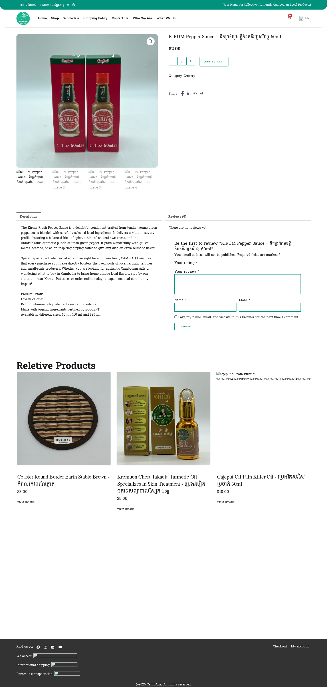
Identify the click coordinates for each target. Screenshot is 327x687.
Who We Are (142, 18)
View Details (26, 502)
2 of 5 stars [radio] (206, 264)
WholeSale (71, 18)
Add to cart (214, 62)
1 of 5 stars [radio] (202, 264)
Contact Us (120, 18)
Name (180, 300)
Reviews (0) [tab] (177, 216)
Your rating (186, 263)
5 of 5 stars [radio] (221, 264)
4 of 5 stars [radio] (216, 264)
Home (42, 18)
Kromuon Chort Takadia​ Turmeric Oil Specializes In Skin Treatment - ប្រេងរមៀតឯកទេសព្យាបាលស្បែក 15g (161, 483)
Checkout (280, 646)
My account (300, 646)
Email (244, 300)
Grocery (189, 76)
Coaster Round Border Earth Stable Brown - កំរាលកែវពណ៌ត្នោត (63, 480)
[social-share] (183, 93)
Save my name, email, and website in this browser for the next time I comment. (238, 317)
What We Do (166, 18)
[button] (151, 41)
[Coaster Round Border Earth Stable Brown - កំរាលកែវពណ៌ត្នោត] (64, 418)
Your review (186, 271)
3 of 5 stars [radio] (211, 264)
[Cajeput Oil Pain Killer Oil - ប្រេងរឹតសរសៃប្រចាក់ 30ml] (263, 418)
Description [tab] (28, 216)
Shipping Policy (95, 18)
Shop (55, 18)
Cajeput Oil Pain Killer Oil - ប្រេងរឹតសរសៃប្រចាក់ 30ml (261, 480)
